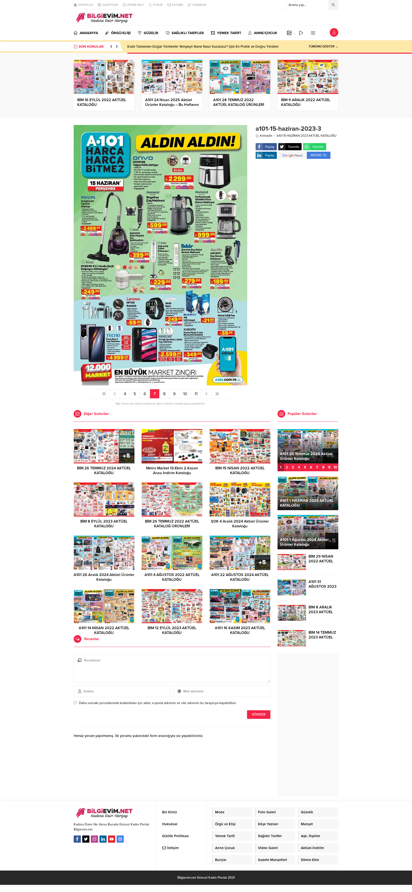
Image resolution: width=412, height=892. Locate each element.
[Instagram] (94, 839)
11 (196, 393)
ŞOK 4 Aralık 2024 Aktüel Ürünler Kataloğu (240, 524)
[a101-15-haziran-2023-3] (160, 383)
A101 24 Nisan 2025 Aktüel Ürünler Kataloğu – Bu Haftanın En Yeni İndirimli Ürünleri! (172, 105)
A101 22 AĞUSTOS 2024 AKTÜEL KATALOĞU (240, 577)
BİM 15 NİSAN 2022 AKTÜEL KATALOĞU (240, 470)
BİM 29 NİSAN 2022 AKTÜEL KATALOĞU (321, 561)
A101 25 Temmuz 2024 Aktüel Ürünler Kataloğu (306, 456)
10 (185, 393)
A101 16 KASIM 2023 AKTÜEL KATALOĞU (240, 630)
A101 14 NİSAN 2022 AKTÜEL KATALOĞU (104, 630)
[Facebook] (77, 839)
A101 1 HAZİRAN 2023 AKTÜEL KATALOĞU (307, 503)
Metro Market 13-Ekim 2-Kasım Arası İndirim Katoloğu (172, 470)
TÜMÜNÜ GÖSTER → (323, 46)
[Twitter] (85, 839)
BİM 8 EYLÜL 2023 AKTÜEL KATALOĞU (104, 524)
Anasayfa (266, 136)
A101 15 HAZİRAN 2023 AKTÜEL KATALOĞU (306, 136)
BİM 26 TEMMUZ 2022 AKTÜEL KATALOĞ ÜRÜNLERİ (172, 524)
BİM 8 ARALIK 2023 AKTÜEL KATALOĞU (321, 612)
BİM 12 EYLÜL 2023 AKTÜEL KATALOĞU (172, 630)
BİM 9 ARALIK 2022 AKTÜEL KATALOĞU (305, 102)
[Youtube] (111, 839)
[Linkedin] (103, 839)
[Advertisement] (297, 200)
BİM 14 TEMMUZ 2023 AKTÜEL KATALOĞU (322, 637)
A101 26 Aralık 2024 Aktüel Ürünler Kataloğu (104, 577)
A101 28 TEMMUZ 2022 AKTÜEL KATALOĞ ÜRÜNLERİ (238, 102)
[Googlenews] (120, 839)
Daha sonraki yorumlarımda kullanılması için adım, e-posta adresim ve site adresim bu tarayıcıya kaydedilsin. (158, 703)
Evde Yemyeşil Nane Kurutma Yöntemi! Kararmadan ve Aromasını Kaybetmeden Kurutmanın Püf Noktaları (210, 46)
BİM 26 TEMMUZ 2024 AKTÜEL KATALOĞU (104, 470)
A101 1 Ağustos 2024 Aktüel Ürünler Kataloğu (304, 542)
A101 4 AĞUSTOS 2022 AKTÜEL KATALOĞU (172, 577)
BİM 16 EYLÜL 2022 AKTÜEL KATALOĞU (101, 102)
